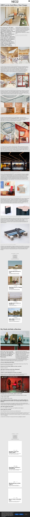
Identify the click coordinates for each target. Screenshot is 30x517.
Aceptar (17, 514)
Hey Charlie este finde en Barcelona (11, 329)
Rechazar (21, 514)
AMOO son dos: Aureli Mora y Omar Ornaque (14, 5)
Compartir (15, 255)
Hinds (20, 416)
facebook (5, 415)
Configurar (26, 514)
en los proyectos (13, 118)
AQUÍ (4, 516)
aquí (19, 414)
